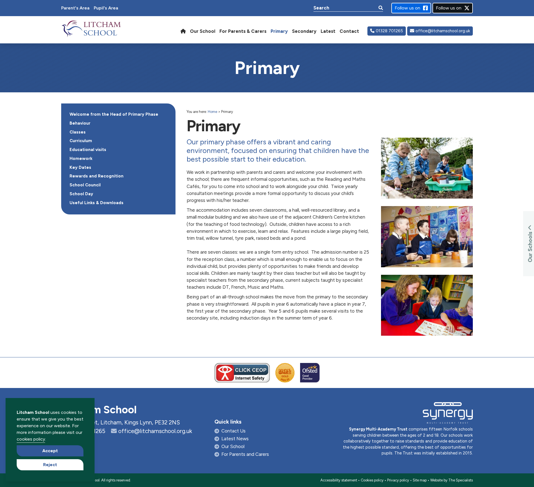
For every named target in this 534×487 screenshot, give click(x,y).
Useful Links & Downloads (96, 202)
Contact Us (233, 431)
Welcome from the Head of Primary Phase (114, 114)
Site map (420, 480)
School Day (81, 193)
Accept (50, 450)
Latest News (235, 438)
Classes (78, 132)
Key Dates (80, 167)
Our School (232, 446)
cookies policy (31, 439)
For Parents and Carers (245, 454)
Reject (50, 464)
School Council (85, 184)
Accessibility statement (338, 480)
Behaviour (80, 123)
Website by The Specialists (451, 480)
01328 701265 (389, 30)
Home (212, 112)
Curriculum (81, 140)
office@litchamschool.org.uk (443, 30)
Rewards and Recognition (96, 176)
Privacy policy (398, 480)
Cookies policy (372, 480)
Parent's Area (75, 8)
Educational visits (88, 149)
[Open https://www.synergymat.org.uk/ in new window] (448, 414)
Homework (81, 158)
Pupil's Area (106, 8)
